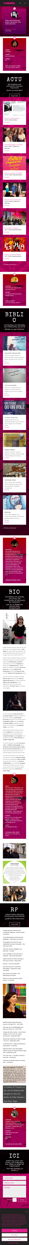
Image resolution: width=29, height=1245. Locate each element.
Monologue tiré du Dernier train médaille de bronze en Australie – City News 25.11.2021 (14, 944)
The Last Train (14, 686)
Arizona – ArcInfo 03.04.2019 (11, 963)
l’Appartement (13, 665)
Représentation (17, 175)
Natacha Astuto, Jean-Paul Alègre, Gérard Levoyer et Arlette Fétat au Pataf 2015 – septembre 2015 (14, 1050)
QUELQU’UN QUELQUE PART (12, 353)
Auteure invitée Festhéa (13, 254)
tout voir (14, 96)
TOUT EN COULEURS (10, 385)
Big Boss (19, 663)
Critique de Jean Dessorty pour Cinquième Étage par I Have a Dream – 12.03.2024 (14, 932)
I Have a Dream (20, 759)
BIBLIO (14, 318)
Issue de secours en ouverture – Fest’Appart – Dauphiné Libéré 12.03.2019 (12, 968)
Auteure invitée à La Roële (13, 173)
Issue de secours (18, 714)
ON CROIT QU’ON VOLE (11, 417)
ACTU (14, 80)
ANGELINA (8, 512)
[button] (26, 1211)
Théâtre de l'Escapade (13, 745)
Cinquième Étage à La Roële (14, 145)
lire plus (7, 122)
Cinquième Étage (20, 757)
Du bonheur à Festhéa (12, 228)
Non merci (14, 1235)
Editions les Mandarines (15, 673)
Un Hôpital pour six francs (14, 662)
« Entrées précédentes (9, 264)
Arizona (21, 721)
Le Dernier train (19, 671)
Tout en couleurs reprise (13, 199)
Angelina (9, 732)
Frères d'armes (18, 737)
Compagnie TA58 (8, 721)
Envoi (22, 1200)
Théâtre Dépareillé (8, 739)
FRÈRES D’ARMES (10, 450)
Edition (15, 120)
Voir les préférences (14, 1239)
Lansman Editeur (8, 716)
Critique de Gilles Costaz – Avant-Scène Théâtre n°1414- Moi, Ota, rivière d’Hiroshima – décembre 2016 (14, 1034)
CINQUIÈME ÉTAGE (10, 480)
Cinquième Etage (8, 736)
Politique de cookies (14, 1242)
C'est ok (14, 1230)
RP (14, 910)
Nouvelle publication (12, 118)
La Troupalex (18, 736)
